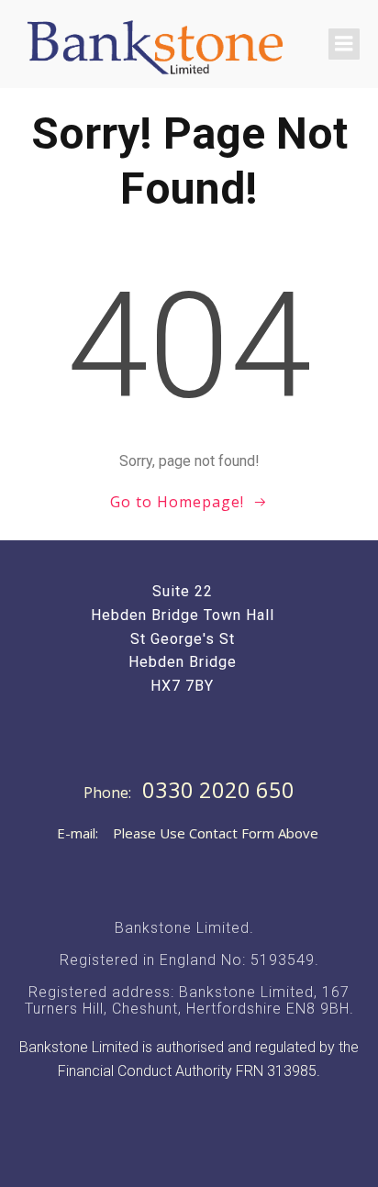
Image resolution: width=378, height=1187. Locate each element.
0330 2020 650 (218, 789)
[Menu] (344, 44)
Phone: (109, 792)
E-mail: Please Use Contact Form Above (187, 833)
